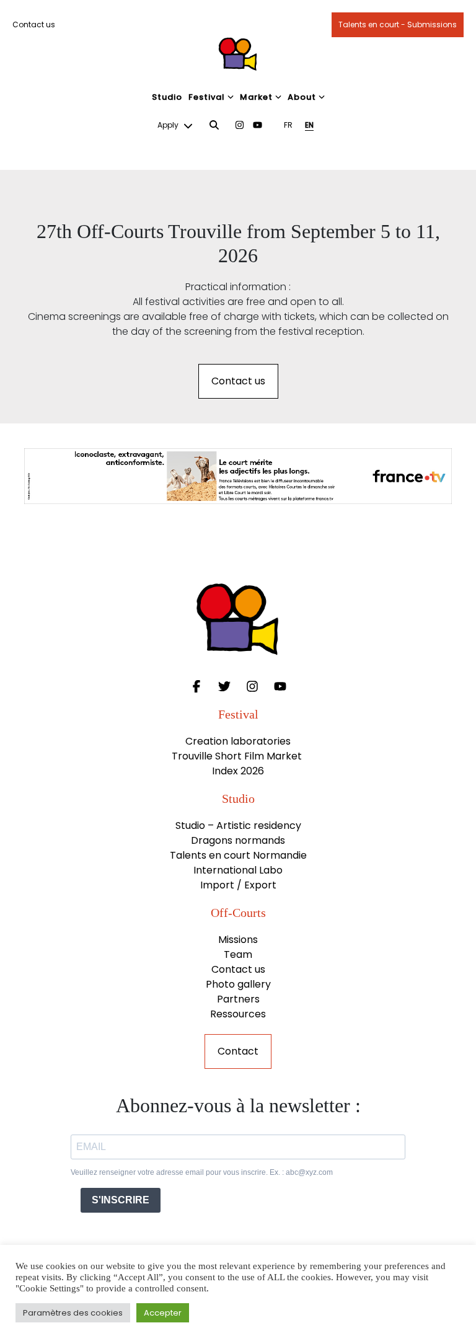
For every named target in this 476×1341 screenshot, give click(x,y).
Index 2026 (238, 771)
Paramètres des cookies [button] (73, 1313)
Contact (238, 1051)
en (309, 125)
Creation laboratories (238, 741)
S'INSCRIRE (120, 1200)
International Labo (238, 870)
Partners (238, 999)
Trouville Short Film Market (238, 756)
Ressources (238, 1014)
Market (256, 97)
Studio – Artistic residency (238, 825)
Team (238, 954)
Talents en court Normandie (238, 855)
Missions (238, 939)
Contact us (33, 24)
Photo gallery (238, 984)
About (302, 97)
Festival (206, 97)
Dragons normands (238, 840)
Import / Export (238, 885)
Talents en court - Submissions (397, 24)
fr (288, 125)
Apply (168, 125)
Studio (167, 97)
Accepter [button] (163, 1313)
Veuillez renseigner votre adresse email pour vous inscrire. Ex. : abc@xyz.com (202, 1172)
